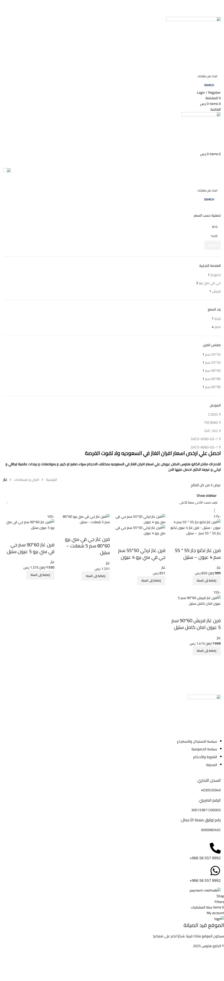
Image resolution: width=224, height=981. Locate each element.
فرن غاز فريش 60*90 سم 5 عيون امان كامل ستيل (196, 624)
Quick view (203, 541)
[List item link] (112, 753)
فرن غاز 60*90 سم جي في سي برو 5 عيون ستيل (30, 548)
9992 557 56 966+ (205, 857)
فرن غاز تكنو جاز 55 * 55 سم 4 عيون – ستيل (198, 554)
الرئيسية (51, 479)
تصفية (212, 245)
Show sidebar (207, 495)
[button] (206, 580)
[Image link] (204, 710)
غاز (219, 567)
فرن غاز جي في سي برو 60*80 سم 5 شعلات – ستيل (87, 546)
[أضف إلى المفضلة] (191, 541)
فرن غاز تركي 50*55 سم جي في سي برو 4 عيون (141, 554)
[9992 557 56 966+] (215, 848)
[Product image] (139, 530)
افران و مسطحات (26, 479)
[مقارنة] (215, 541)
